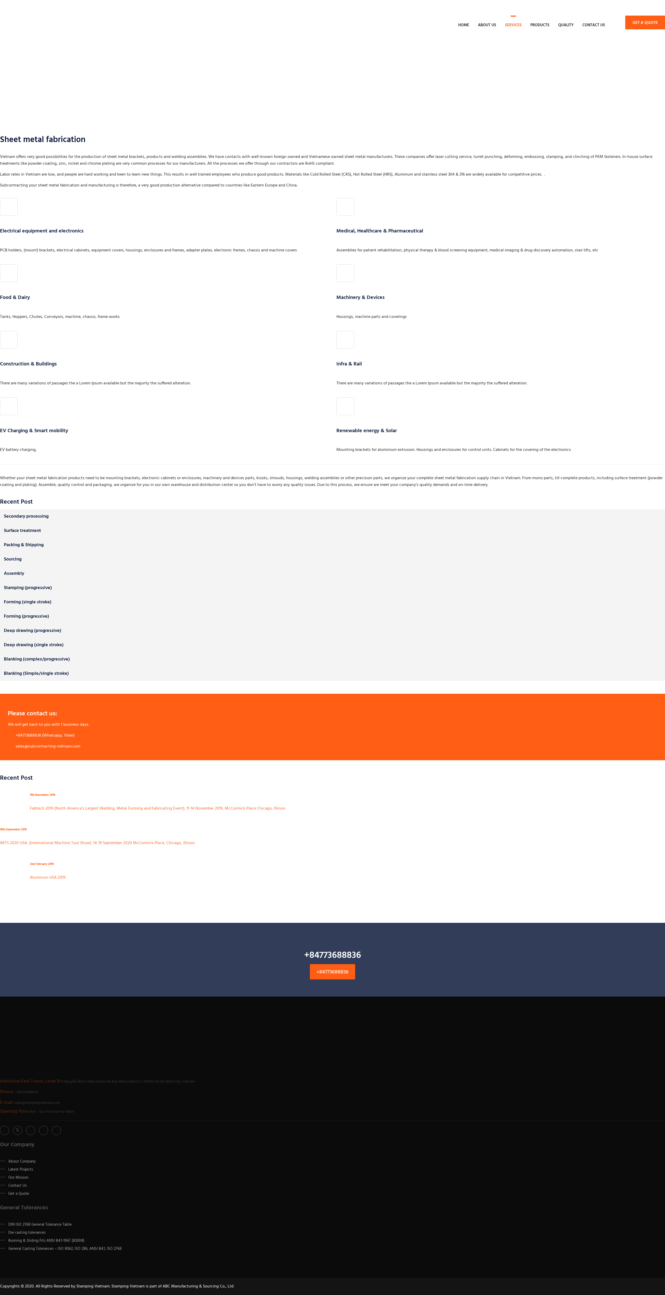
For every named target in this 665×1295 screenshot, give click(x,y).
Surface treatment (22, 531)
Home (463, 25)
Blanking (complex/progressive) (37, 659)
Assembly (14, 573)
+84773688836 (332, 972)
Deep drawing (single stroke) (34, 645)
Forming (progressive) (26, 616)
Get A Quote (645, 22)
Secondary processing (26, 516)
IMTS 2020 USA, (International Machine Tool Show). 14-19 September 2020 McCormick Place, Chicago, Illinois (97, 843)
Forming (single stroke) (27, 602)
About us (487, 25)
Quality (566, 25)
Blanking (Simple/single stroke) (36, 673)
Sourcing (13, 559)
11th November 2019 (42, 795)
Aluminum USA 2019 (47, 877)
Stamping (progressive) (28, 588)
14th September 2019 (13, 829)
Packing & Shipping (24, 545)
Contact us (593, 25)
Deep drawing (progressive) (32, 631)
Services (513, 25)
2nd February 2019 (42, 864)
